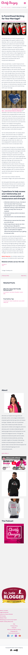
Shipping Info (14, 631)
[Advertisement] (11, 565)
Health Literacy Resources (6, 621)
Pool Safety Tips (8, 299)
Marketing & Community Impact (8, 619)
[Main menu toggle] (25, 3)
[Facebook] (8, 636)
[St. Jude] (14, 595)
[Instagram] (16, 636)
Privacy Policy (14, 625)
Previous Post (5, 275)
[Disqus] (14, 325)
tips (7, 302)
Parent (13, 292)
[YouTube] (20, 636)
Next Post (24, 275)
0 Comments (5, 21)
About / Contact (4, 610)
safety (4, 302)
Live (10, 292)
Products (14, 627)
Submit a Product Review (6, 614)
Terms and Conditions (14, 633)
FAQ (14, 624)
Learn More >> (5, 453)
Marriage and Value (4, 265)
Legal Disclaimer (4, 612)
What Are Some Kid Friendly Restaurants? (12, 289)
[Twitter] (12, 636)
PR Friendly (3, 616)
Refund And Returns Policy (14, 629)
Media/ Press (3, 617)
